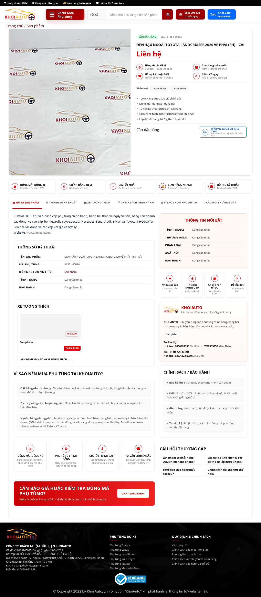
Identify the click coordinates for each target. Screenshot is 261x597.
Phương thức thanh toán (187, 554)
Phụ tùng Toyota (120, 545)
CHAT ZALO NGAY (133, 493)
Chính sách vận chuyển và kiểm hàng (194, 559)
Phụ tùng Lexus (119, 549)
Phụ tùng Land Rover (122, 554)
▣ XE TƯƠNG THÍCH (97, 202)
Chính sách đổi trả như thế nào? (225, 472)
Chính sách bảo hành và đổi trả (190, 563)
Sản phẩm (35, 25)
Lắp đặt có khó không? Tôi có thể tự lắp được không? (225, 460)
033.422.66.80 (183, 356)
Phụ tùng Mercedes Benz (125, 568)
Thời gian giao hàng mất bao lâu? (179, 472)
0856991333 (182, 346)
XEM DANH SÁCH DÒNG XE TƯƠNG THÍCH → (45, 359)
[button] (14, 169)
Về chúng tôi (179, 545)
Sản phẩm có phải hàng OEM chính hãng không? (179, 460)
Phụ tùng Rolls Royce (122, 559)
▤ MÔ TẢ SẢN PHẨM (25, 202)
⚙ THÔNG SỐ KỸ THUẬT (61, 202)
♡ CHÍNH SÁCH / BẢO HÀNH (136, 202)
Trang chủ (14, 25)
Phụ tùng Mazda (120, 563)
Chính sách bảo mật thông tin (190, 549)
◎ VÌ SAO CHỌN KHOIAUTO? (179, 202)
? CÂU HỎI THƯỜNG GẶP (220, 202)
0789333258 (211, 346)
